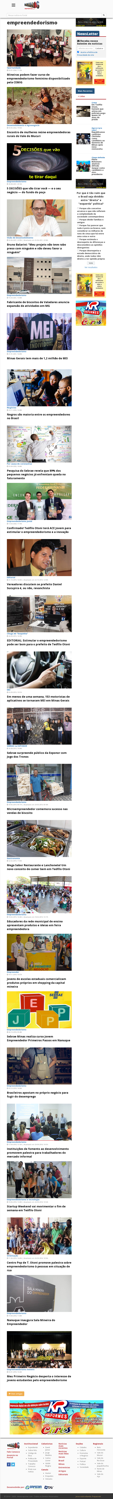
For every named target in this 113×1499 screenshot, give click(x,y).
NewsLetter (87, 34)
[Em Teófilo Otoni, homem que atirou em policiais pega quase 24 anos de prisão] (83, 111)
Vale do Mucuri (100, 1454)
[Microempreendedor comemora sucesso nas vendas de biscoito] (39, 782)
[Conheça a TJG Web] (49, 1487)
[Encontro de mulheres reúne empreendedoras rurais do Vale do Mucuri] (39, 105)
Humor (48, 1473)
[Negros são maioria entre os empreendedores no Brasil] (39, 387)
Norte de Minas (100, 1470)
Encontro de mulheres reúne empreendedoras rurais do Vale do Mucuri (38, 134)
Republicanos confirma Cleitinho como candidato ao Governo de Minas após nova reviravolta (98, 140)
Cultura (83, 1450)
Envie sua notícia (32, 1470)
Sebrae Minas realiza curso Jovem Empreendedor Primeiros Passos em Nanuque (38, 1038)
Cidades (83, 1447)
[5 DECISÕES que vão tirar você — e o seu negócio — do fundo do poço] (39, 161)
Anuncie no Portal (12, 1456)
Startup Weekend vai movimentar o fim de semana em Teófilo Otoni (36, 1208)
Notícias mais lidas (64, 1452)
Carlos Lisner (48, 1459)
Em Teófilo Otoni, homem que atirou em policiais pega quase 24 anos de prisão (98, 112)
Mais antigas (16, 1393)
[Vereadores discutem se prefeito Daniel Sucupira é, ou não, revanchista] (39, 557)
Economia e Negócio (84, 1454)
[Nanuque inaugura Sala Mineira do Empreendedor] (39, 1293)
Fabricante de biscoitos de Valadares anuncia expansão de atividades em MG (38, 304)
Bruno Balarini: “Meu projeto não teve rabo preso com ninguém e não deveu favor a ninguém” (36, 248)
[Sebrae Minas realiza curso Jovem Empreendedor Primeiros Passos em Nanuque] (39, 1009)
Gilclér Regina (48, 1464)
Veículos (48, 1479)
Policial (82, 1461)
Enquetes (49, 1476)
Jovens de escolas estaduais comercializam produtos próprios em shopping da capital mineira (36, 982)
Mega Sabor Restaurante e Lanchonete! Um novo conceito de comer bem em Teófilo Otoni (38, 867)
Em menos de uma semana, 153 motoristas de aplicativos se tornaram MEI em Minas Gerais (38, 698)
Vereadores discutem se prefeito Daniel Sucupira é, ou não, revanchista (34, 586)
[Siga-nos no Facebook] (9, 1464)
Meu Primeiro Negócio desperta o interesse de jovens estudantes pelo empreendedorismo (39, 1378)
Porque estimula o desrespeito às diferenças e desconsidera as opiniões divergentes (91, 243)
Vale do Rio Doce (100, 1459)
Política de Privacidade (33, 1459)
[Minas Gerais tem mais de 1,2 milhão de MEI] (39, 331)
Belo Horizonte (101, 1448)
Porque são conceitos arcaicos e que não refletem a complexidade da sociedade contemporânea (91, 212)
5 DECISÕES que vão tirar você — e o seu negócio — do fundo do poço (34, 190)
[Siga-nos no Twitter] (13, 1464)
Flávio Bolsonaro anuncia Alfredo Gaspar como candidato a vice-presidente (98, 167)
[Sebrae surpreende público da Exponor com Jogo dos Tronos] (39, 726)
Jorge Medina (48, 1454)
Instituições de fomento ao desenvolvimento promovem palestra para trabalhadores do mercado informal (38, 1152)
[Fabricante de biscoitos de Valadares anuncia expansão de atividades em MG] (39, 275)
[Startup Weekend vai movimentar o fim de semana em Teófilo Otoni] (39, 1179)
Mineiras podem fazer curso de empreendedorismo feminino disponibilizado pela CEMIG (38, 78)
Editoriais (63, 1474)
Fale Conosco (13, 1451)
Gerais (62, 1457)
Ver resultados (91, 267)
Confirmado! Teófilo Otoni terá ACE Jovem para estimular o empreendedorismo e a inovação (39, 530)
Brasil (61, 1460)
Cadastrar (99, 48)
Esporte (83, 1458)
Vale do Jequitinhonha (103, 1464)
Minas (61, 1464)
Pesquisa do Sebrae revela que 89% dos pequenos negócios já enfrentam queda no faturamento (36, 474)
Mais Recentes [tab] (85, 91)
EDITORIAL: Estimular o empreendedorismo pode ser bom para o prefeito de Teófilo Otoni (38, 642)
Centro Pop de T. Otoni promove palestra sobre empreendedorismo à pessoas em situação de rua (39, 1266)
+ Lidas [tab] (81, 96)
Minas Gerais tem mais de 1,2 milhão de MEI (37, 358)
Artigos (62, 1471)
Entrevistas (64, 1467)
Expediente (33, 1447)
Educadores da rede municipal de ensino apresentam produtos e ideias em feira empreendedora (35, 925)
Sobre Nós (32, 1450)
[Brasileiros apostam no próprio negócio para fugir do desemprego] (39, 1065)
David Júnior (47, 1448)
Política (83, 1464)
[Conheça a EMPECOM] (33, 1487)
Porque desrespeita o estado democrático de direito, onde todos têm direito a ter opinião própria (91, 254)
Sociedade (84, 1467)
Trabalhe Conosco (31, 1465)
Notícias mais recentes (63, 1445)
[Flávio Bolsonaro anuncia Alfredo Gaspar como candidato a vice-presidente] (83, 166)
